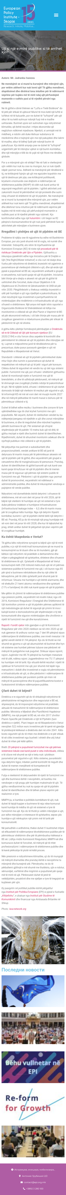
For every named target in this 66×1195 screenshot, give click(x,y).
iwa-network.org (17, 908)
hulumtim (35, 218)
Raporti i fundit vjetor (13, 625)
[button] (56, 15)
